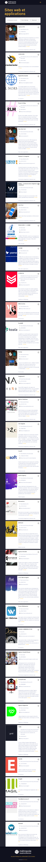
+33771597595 (24, 763)
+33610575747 (24, 803)
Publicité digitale (21, 497)
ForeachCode (22, 679)
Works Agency (22, 475)
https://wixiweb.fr (24, 830)
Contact (33, 856)
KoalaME (20, 323)
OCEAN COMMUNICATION (25, 629)
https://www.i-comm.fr (25, 232)
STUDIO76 (21, 273)
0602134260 (23, 80)
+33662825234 (24, 783)
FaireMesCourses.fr (23, 799)
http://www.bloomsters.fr (25, 508)
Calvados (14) (35, 56)
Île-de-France (23, 277)
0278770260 (23, 710)
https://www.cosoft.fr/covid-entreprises (28, 458)
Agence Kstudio (22, 551)
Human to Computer (23, 156)
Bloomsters (21, 501)
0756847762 (23, 31)
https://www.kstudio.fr (25, 558)
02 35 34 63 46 (23, 381)
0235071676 (23, 582)
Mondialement (23, 275)
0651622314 (23, 109)
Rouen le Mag (22, 103)
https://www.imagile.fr (25, 785)
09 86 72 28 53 (23, 611)
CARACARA (21, 54)
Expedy (20, 759)
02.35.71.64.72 (23, 527)
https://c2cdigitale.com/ (25, 430)
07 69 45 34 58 (23, 189)
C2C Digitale (21, 423)
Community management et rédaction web (26, 49)
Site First (20, 205)
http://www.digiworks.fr (25, 712)
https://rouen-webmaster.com (26, 613)
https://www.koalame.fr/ (25, 330)
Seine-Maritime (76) (24, 29)
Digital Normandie (23, 75)
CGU (30, 856)
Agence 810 (21, 26)
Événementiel (21, 318)
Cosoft (20, 451)
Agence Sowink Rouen (24, 652)
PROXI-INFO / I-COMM (24, 225)
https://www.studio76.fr (25, 284)
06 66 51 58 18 (23, 209)
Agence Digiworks (23, 705)
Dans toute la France (25, 131)
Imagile (20, 779)
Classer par (34, 20)
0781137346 (23, 60)
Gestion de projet (21, 471)
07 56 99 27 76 (23, 282)
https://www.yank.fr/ (25, 738)
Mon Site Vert (22, 129)
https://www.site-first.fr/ (25, 212)
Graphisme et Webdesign (23, 299)
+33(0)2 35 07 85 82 (24, 455)
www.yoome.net (24, 252)
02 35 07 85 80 (23, 133)
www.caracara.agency (25, 62)
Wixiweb (20, 823)
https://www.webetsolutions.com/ (27, 406)
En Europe (28, 275)
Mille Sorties (21, 303)
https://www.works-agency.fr (26, 482)
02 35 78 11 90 (23, 404)
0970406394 (23, 480)
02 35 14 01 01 (23, 161)
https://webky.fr (24, 192)
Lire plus (28, 46)
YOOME (20, 248)
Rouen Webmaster (23, 606)
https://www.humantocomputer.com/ (28, 163)
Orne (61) (36, 277)
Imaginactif (21, 376)
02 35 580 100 (23, 356)
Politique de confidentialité (21, 856)
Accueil (12, 856)
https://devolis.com (24, 529)
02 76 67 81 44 (23, 506)
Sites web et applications (23, 152)
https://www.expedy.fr (25, 765)
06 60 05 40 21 (23, 736)
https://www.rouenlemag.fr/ (26, 111)
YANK (19, 726)
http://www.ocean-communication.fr (28, 636)
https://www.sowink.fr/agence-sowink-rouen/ (29, 659)
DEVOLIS (20, 522)
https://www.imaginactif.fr (26, 383)
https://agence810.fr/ (25, 33)
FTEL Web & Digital (23, 577)
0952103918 (23, 556)
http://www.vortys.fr (24, 358)
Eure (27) (30, 56)
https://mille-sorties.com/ (25, 308)
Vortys (20, 352)
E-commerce (21, 98)
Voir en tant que (24, 20)
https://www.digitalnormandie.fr (27, 82)
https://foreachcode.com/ (26, 686)
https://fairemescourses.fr (26, 806)
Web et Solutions (23, 399)
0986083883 (23, 684)
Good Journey (25, 859)
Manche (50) (23, 279)
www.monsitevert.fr (24, 136)
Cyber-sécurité (21, 243)
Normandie (23, 58)
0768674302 (23, 428)
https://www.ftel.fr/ (24, 584)
